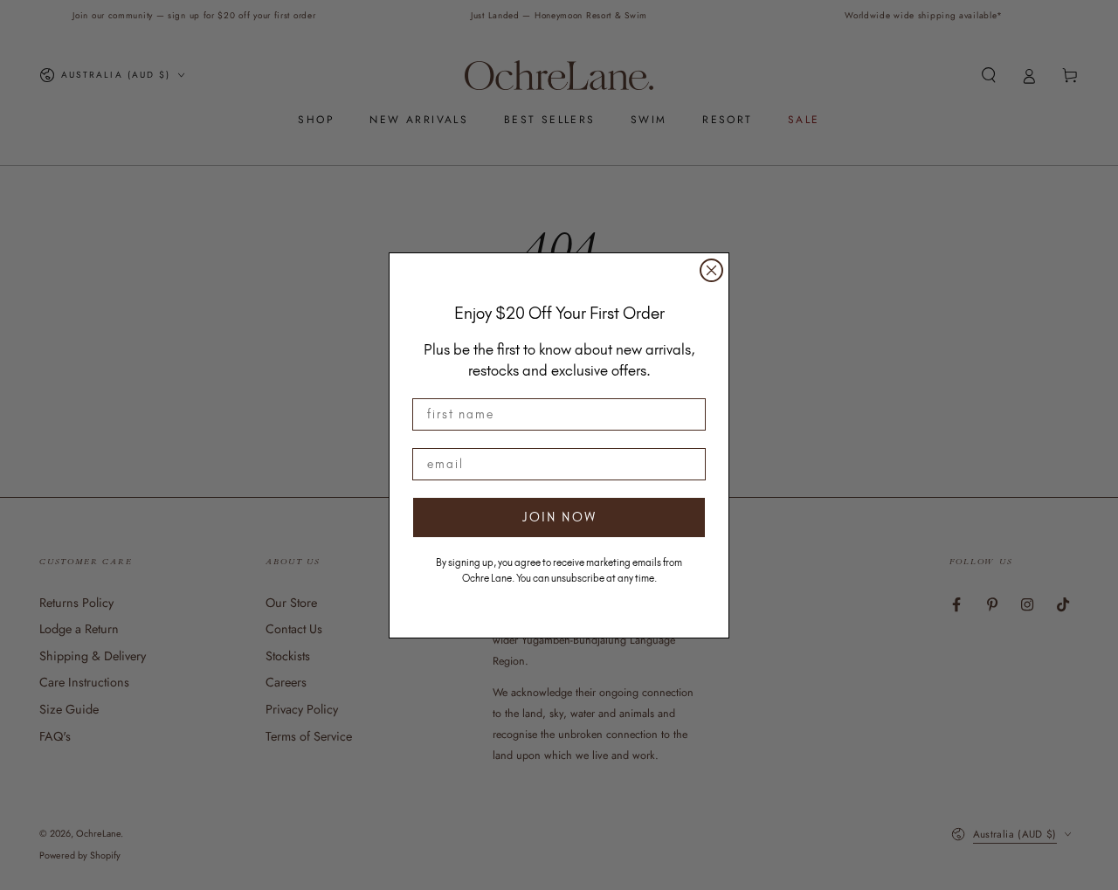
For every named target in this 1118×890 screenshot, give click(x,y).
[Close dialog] (711, 270)
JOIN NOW (559, 517)
